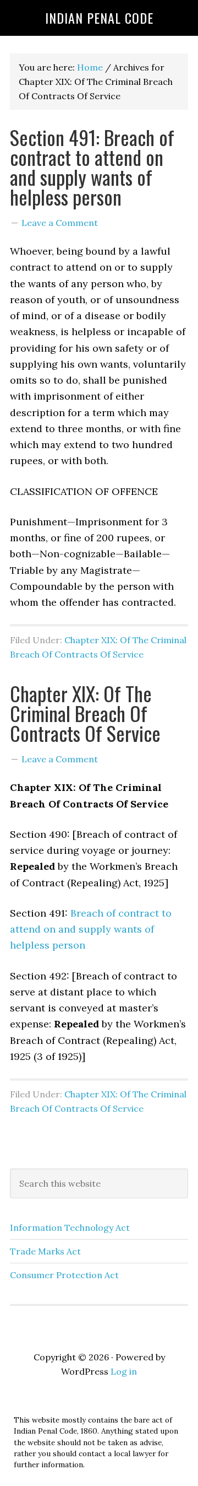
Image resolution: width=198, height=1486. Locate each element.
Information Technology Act (70, 1227)
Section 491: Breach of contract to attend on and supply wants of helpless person (92, 166)
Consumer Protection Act (64, 1274)
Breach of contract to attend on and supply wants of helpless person (91, 929)
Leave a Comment (59, 222)
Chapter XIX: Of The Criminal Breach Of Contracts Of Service (85, 713)
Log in (124, 1371)
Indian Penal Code (99, 18)
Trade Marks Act (45, 1251)
